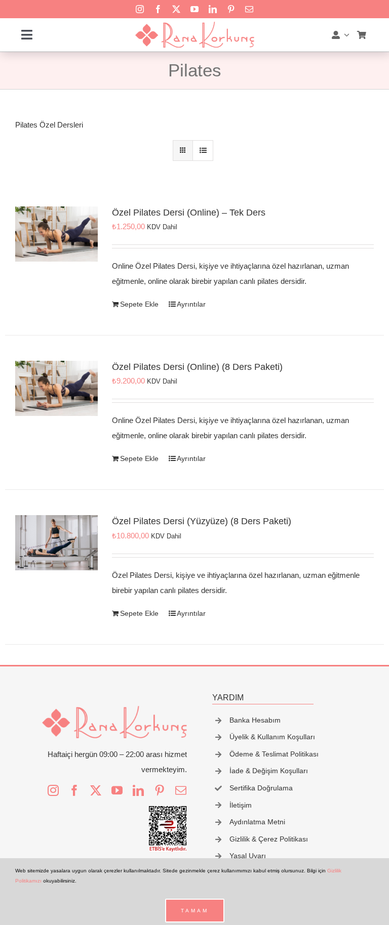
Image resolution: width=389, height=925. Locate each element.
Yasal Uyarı (247, 856)
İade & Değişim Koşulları (268, 771)
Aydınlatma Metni (257, 822)
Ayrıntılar (191, 304)
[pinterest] (231, 9)
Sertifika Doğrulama (261, 788)
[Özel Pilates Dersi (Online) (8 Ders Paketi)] (56, 388)
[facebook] (158, 9)
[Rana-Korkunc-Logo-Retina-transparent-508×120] (194, 24)
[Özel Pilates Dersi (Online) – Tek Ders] (56, 234)
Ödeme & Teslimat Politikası (274, 754)
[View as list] (203, 150)
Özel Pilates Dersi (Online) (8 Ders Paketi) (197, 367)
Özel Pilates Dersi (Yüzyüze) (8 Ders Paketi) (201, 521)
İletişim (240, 805)
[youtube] (194, 9)
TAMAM (195, 910)
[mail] (249, 9)
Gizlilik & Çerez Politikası (268, 839)
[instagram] (140, 9)
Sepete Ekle (139, 304)
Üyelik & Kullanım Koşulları (272, 737)
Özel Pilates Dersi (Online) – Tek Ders (188, 212)
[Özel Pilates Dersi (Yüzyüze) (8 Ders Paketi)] (56, 542)
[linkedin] (213, 9)
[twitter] (176, 9)
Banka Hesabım (255, 720)
